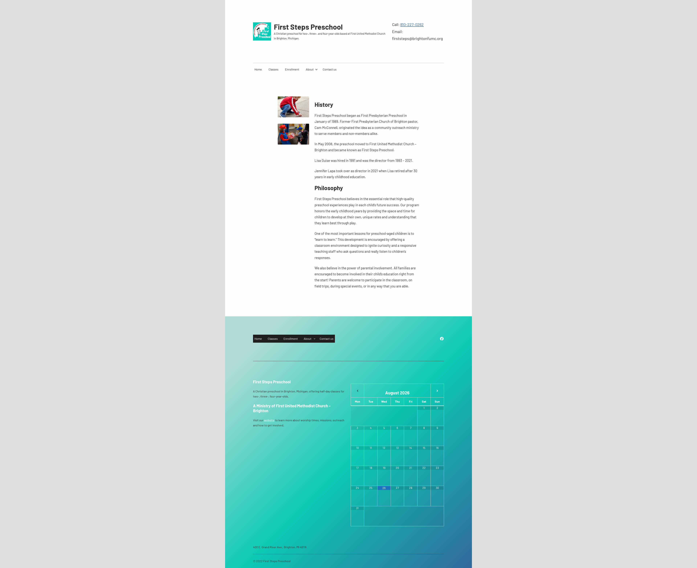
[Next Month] (437, 391)
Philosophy (329, 187)
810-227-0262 (412, 24)
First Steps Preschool (308, 26)
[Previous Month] (357, 391)
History (324, 104)
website (269, 420)
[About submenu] (316, 69)
